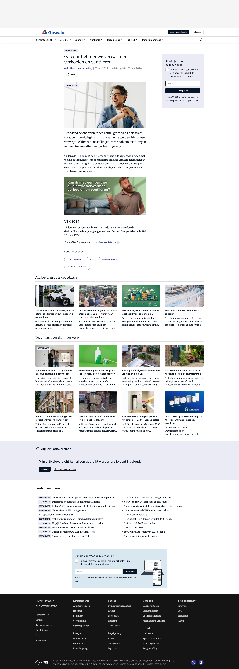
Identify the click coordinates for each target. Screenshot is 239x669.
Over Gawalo (44, 601)
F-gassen (112, 648)
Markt (181, 620)
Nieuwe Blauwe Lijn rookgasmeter (69, 510)
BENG (111, 638)
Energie (77, 633)
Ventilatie (148, 600)
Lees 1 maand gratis (178, 32)
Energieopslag (80, 648)
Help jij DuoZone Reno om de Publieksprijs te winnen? (79, 523)
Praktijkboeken (42, 630)
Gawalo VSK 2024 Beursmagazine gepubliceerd (147, 497)
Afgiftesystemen (81, 606)
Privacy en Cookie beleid (131, 664)
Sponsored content (77, 267)
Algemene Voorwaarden (103, 664)
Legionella (113, 615)
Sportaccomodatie (152, 638)
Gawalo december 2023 (135, 514)
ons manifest (105, 660)
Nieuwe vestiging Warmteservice (140, 536)
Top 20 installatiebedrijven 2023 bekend (144, 531)
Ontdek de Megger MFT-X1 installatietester (73, 531)
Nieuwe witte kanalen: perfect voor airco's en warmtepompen (83, 497)
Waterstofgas (79, 638)
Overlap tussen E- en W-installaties (55, 514)
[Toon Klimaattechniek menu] (54, 40)
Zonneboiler (114, 625)
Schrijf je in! (183, 91)
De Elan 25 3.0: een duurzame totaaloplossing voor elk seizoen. (83, 506)
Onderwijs (148, 633)
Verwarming (79, 620)
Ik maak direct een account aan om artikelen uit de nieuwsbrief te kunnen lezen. (185, 73)
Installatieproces (110, 259)
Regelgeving (114, 633)
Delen (72, 74)
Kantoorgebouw (151, 643)
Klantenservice (42, 615)
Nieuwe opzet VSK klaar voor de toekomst (145, 502)
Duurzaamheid (75, 259)
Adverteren (40, 640)
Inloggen (197, 32)
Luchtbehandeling (152, 615)
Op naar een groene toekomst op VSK (71, 536)
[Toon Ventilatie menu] (102, 40)
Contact (39, 620)
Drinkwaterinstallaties (119, 606)
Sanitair (112, 600)
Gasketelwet (114, 643)
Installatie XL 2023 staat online (139, 523)
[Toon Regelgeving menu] (122, 40)
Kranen (111, 611)
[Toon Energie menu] (70, 40)
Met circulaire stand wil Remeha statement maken (77, 519)
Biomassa (78, 643)
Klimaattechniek (81, 600)
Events (38, 635)
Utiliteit (146, 628)
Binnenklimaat (150, 611)
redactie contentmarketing (78, 68)
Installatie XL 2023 (133, 527)
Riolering (112, 620)
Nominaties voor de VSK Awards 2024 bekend (147, 510)
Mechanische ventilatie (155, 620)
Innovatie (182, 606)
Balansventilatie (151, 606)
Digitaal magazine (43, 625)
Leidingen (78, 615)
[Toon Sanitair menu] (85, 40)
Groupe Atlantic (107, 242)
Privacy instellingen (156, 664)
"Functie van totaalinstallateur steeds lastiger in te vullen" (153, 506)
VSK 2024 (81, 155)
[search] (201, 40)
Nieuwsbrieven (46, 606)
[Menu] (37, 32)
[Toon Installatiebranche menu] (163, 40)
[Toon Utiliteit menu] (137, 40)
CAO (180, 611)
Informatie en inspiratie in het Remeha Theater (76, 502)
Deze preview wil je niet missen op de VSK (73, 527)
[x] (193, 662)
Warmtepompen (81, 625)
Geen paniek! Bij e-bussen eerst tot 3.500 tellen (148, 519)
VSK (92, 259)
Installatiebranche (187, 600)
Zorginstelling (150, 648)
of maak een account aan (65, 469)
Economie (183, 615)
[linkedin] (201, 662)
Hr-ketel (77, 611)
